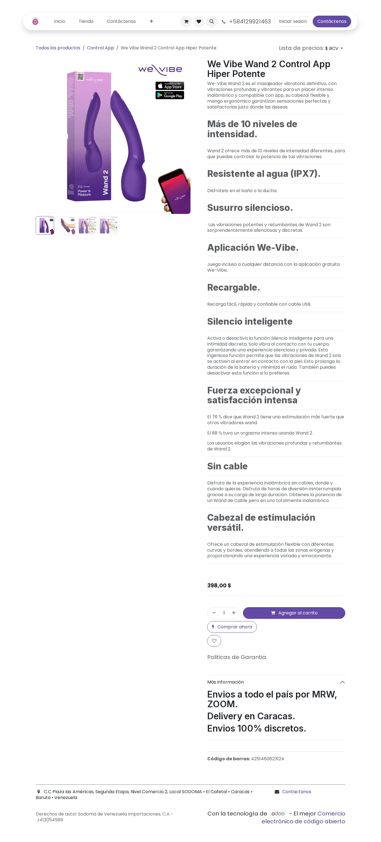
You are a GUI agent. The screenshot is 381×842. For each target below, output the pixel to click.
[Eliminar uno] (213, 613)
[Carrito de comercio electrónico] (186, 21)
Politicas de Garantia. (237, 657)
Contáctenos (331, 21)
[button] (212, 21)
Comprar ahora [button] (234, 627)
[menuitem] (59, 21)
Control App (100, 48)
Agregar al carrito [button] (297, 613)
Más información (225, 682)
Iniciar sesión (293, 21)
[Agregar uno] (234, 613)
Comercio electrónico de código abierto (303, 817)
